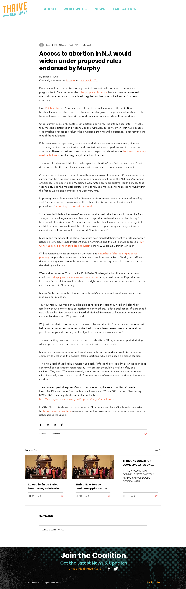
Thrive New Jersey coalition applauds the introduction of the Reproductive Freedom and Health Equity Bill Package (92, 486)
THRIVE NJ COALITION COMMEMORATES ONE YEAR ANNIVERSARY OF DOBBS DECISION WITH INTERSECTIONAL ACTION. (140, 463)
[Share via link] (62, 424)
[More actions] (145, 45)
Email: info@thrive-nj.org (85, 568)
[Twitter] (116, 569)
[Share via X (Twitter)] (47, 424)
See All (158, 450)
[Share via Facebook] (40, 424)
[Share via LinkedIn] (54, 424)
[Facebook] (109, 569)
